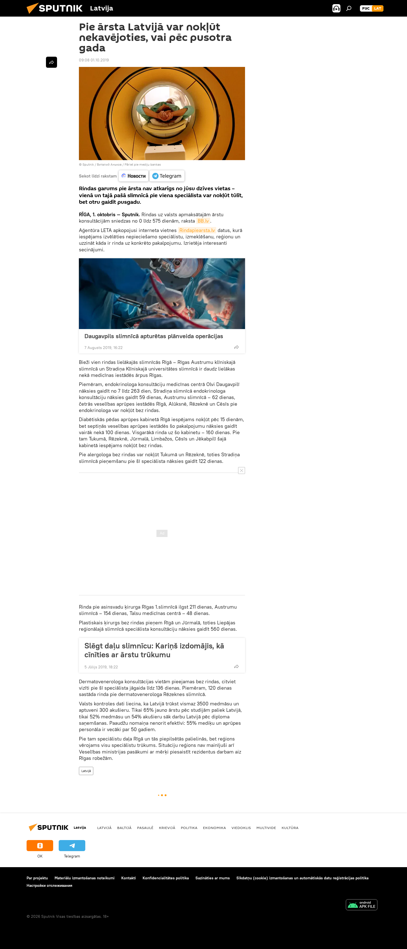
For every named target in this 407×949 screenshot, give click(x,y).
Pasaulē (145, 827)
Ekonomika (214, 827)
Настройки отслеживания (49, 885)
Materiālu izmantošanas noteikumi (85, 877)
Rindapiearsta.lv (197, 230)
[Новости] (133, 175)
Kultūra (290, 827)
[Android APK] (361, 905)
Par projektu (37, 877)
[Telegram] (167, 175)
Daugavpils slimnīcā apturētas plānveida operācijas (153, 336)
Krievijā (167, 827)
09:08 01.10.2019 (94, 60)
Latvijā (86, 771)
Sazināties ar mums (212, 877)
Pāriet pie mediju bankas (143, 164)
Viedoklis (241, 827)
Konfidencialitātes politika (166, 877)
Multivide (266, 827)
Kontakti (128, 877)
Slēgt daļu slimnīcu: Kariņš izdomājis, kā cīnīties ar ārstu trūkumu (154, 650)
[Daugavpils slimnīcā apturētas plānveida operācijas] (162, 293)
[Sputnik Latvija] (57, 15)
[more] (236, 347)
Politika (189, 827)
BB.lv (203, 221)
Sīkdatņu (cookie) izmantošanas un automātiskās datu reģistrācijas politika (302, 877)
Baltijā (124, 827)
